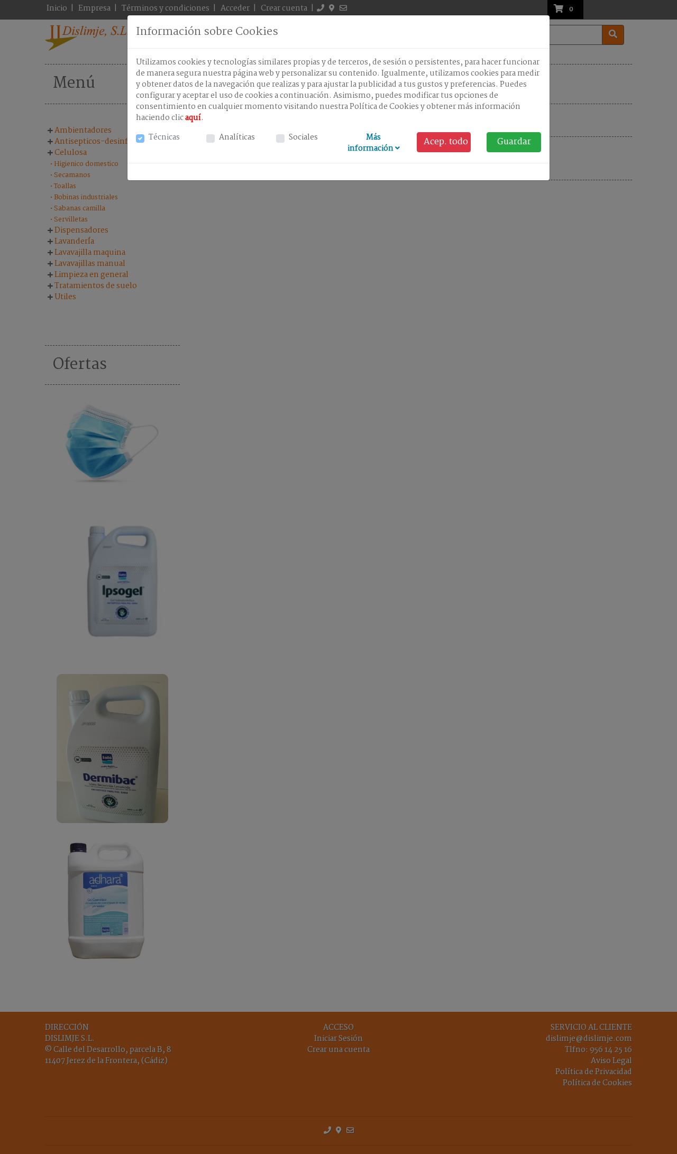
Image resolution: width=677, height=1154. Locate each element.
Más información (371, 143)
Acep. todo (446, 142)
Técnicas (164, 137)
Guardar (514, 142)
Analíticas (237, 137)
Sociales (303, 137)
